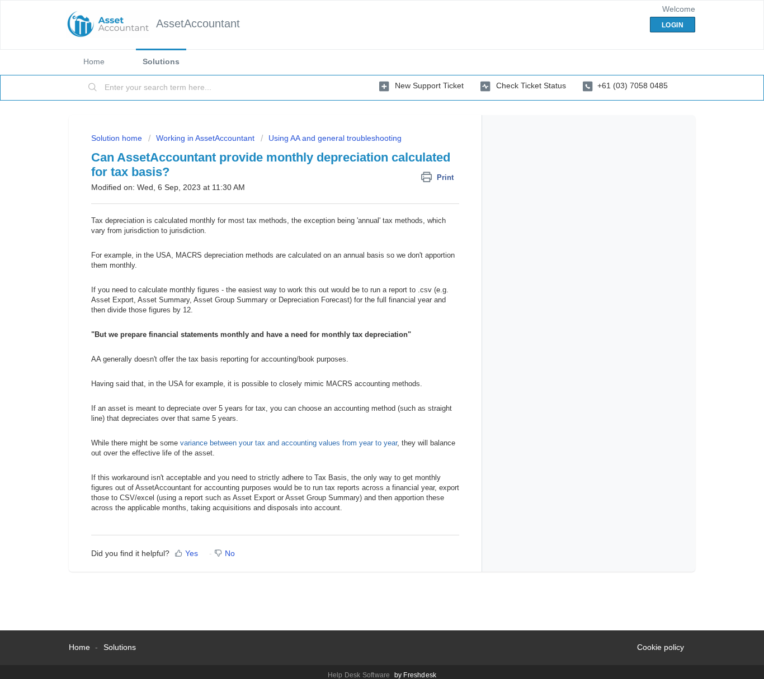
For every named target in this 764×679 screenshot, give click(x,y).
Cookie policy (660, 647)
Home (94, 61)
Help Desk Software (360, 675)
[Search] (93, 88)
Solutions (161, 61)
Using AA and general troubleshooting (335, 138)
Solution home (117, 138)
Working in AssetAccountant (205, 138)
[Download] (361, 194)
